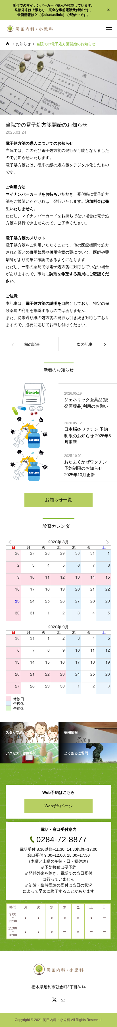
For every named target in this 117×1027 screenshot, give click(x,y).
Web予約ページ (59, 806)
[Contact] (63, 999)
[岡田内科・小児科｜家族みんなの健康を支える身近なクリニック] (30, 28)
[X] (54, 999)
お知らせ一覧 (58, 499)
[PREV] (11, 542)
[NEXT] (106, 542)
